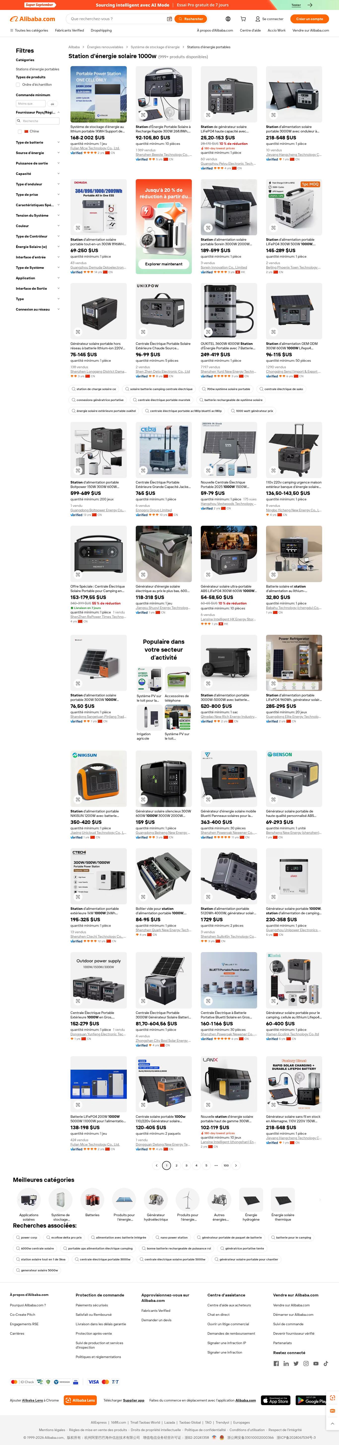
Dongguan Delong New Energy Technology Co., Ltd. (164, 1144)
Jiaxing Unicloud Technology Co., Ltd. (98, 833)
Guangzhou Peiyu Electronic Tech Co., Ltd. (229, 163)
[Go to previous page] (156, 1165)
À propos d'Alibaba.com (29, 1295)
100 (226, 1165)
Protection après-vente (94, 1333)
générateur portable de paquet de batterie (232, 1237)
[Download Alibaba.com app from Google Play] (312, 1400)
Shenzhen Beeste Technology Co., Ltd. (164, 155)
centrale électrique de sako (284, 389)
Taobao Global (190, 1422)
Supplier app (133, 1400)
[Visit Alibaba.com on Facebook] (276, 1363)
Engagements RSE (24, 1324)
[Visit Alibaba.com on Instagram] (306, 1363)
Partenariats (282, 1343)
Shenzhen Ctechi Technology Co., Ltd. (98, 936)
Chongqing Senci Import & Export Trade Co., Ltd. (294, 371)
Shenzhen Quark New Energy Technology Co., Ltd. (164, 930)
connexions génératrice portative (100, 400)
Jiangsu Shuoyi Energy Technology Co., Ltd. (164, 608)
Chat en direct (218, 1315)
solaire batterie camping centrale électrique (161, 389)
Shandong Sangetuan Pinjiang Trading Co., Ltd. (98, 717)
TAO (208, 1422)
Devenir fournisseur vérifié (293, 1333)
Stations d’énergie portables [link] (209, 47)
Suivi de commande (288, 1324)
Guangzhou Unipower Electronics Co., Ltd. (294, 930)
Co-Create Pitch (22, 1315)
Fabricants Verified (155, 1311)
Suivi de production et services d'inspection (99, 1345)
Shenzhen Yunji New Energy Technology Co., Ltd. (229, 371)
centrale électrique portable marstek (164, 400)
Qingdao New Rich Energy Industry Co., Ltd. (229, 717)
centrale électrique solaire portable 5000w (175, 1259)
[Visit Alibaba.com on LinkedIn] (286, 1363)
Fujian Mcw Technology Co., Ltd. (95, 148)
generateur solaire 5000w (39, 1270)
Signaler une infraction (224, 1352)
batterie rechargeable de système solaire (233, 400)
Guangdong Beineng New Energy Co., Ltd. (164, 833)
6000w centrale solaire (37, 1248)
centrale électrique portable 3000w (105, 1259)
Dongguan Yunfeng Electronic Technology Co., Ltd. (98, 1034)
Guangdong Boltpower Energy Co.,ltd (98, 510)
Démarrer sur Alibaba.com (293, 1315)
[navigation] (38, 607)
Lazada (169, 1422)
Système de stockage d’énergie (155, 47)
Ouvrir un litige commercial (228, 1324)
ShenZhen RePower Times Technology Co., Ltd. (98, 617)
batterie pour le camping (293, 1237)
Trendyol (222, 1422)
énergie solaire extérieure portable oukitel (106, 411)
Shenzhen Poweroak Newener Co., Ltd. (229, 833)
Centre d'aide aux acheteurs (229, 1305)
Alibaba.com (246, 1400)
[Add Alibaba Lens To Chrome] (80, 1400)
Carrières (17, 1333)
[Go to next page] (236, 1165)
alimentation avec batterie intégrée (121, 1237)
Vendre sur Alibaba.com (291, 1305)
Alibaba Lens (32, 1400)
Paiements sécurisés (92, 1305)
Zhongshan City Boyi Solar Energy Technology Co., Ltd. (164, 1041)
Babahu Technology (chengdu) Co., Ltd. (294, 608)
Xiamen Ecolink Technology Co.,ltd (292, 1034)
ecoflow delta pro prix (66, 1237)
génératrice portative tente (244, 1248)
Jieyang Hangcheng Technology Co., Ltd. (294, 155)
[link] (332, 1397)
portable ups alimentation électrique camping (100, 1248)
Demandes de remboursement (231, 1333)
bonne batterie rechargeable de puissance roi (179, 1248)
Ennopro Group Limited (154, 510)
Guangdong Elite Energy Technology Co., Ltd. (294, 717)
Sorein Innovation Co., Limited (224, 267)
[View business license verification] (214, 1437)
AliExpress (99, 1422)
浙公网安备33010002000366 (250, 1438)
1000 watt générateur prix (254, 411)
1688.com (118, 1422)
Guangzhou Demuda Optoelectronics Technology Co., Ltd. (98, 267)
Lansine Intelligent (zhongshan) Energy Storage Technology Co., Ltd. (229, 1142)
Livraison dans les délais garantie (101, 1324)
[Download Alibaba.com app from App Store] (276, 1400)
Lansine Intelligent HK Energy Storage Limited (229, 619)
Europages (241, 1422)
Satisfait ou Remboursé (94, 1315)
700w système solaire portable (228, 389)
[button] (169, 19)
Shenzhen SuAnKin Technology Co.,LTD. (229, 936)
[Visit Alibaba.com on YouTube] (316, 1363)
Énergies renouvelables (105, 47)
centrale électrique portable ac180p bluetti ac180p (186, 411)
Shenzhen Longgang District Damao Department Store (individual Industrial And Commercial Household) (98, 371)
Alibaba (74, 47)
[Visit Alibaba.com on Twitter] (296, 1363)
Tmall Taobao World (145, 1422)
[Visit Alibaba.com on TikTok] (326, 1363)
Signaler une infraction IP (226, 1343)
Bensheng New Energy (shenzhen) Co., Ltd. (294, 833)
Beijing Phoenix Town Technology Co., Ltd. (294, 267)
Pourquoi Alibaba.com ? (28, 1305)
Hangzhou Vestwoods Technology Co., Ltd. (229, 504)
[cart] (244, 20)
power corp (29, 1237)
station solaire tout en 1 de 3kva (43, 1259)
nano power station (174, 1237)
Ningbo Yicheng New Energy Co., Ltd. (294, 510)
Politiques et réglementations (98, 1357)
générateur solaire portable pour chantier (249, 1259)
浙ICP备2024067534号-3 (296, 1438)
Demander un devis (156, 1320)
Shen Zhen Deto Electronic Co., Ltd (163, 371)
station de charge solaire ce (96, 389)
